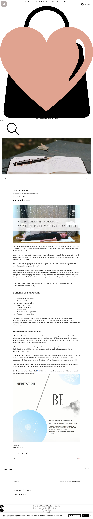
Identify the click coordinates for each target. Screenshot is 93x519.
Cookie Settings (74, 516)
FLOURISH (28, 178)
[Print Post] (31, 453)
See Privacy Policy (12, 517)
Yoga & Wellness (7, 178)
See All (87, 469)
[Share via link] (27, 453)
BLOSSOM (44, 178)
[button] (86, 178)
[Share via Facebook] (14, 453)
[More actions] (79, 190)
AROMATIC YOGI (18, 178)
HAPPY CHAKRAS (66, 178)
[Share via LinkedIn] (23, 453)
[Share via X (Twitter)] (18, 453)
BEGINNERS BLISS (54, 178)
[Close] (91, 516)
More (74, 178)
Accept (85, 516)
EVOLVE (36, 178)
